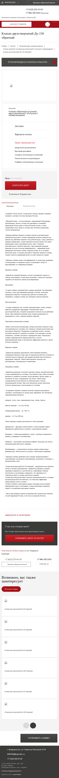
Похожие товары (11, 589)
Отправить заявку (39, 738)
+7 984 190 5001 (37, 13)
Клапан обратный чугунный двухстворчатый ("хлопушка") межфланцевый (28, 49)
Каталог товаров (18, 24)
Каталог (13, 46)
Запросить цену (20, 185)
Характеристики (29, 206)
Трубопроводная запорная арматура (31, 46)
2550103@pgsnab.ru (16, 754)
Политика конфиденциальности (11, 771)
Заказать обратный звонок (44, 3)
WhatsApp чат (44, 564)
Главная (4, 46)
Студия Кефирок (16, 774)
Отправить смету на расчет (29, 538)
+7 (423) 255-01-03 (34, 10)
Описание (10, 206)
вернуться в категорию (17, 515)
